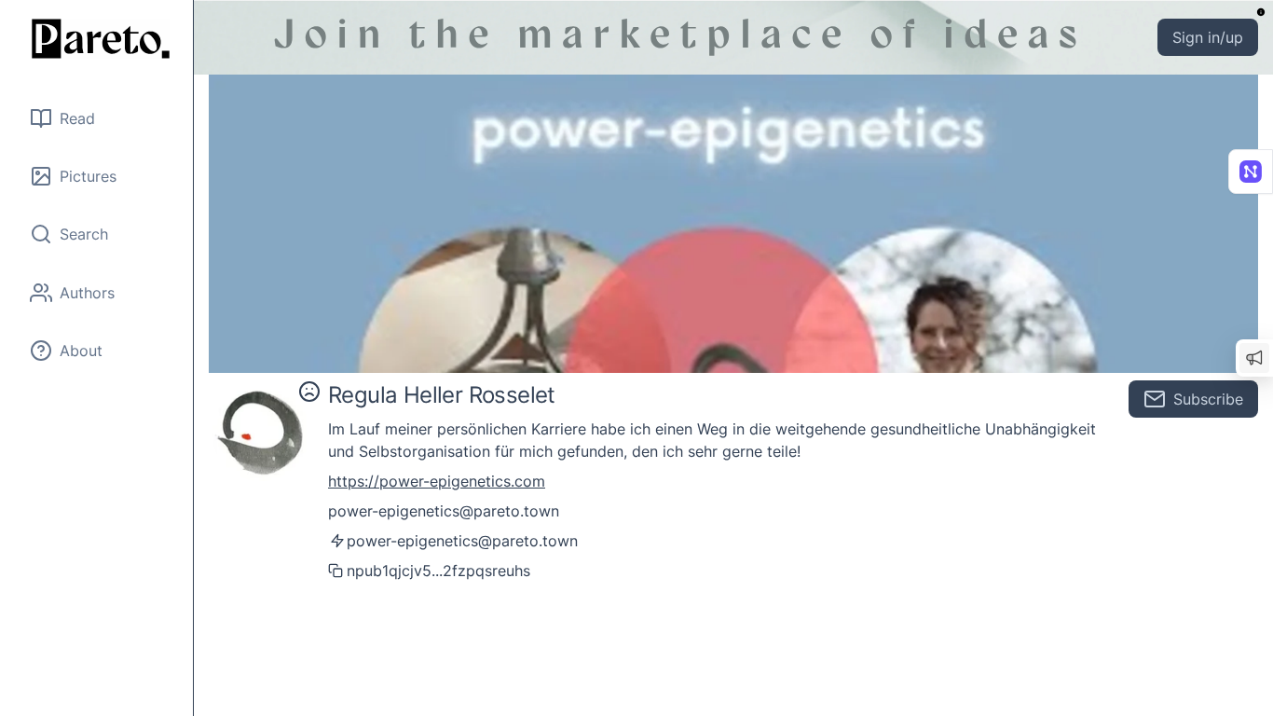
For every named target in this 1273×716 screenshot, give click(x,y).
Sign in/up (1207, 37)
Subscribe (1208, 399)
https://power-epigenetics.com (436, 481)
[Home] (97, 39)
